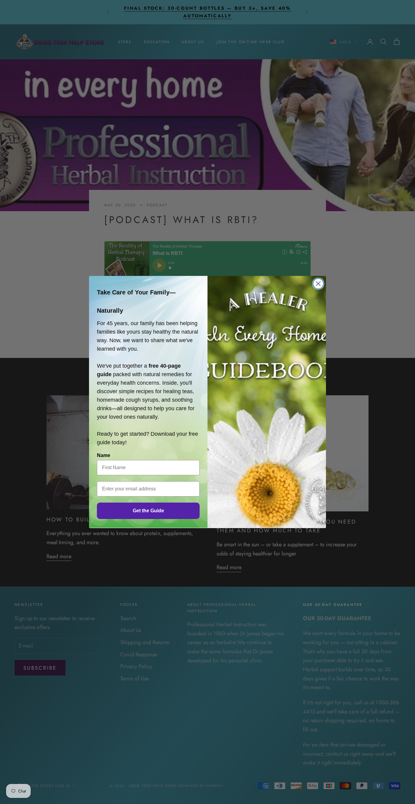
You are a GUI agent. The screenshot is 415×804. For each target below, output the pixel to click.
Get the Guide (148, 510)
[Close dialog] (318, 283)
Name (103, 455)
